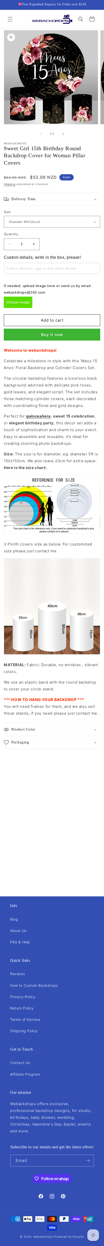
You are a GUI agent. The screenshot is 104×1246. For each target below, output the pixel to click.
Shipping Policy (24, 1031)
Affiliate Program (25, 1074)
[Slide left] (40, 133)
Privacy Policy (22, 997)
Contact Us (20, 1062)
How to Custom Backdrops (34, 985)
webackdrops (43, 1236)
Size (7, 212)
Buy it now (52, 334)
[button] (10, 19)
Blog (14, 919)
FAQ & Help (20, 942)
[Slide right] (63, 133)
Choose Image (18, 302)
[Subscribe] (88, 1160)
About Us (18, 930)
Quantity (11, 234)
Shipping (9, 184)
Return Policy (22, 1008)
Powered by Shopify (69, 1236)
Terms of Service (25, 1019)
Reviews (17, 974)
